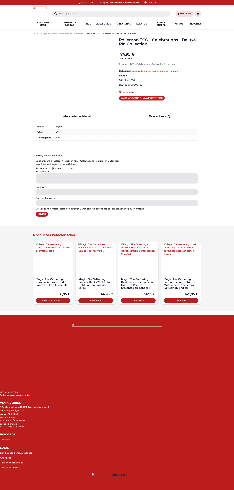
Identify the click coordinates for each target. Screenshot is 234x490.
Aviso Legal (6, 458)
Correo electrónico (46, 198)
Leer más (95, 300)
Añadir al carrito (53, 300)
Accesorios (103, 23)
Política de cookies (10, 467)
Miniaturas (123, 23)
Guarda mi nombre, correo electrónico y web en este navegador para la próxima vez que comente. (91, 208)
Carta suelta (161, 24)
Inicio (35, 34)
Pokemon (79, 34)
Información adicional (77, 116)
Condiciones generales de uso (16, 453)
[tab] (77, 116)
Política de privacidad (11, 462)
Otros (179, 23)
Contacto (152, 2)
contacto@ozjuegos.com (12, 410)
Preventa (195, 23)
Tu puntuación (44, 168)
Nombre (41, 187)
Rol (88, 23)
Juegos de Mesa (43, 24)
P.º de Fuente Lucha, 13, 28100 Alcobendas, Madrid (24, 407)
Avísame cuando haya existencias (142, 98)
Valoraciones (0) (159, 116)
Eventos (141, 23)
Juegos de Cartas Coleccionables (56, 34)
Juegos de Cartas (69, 24)
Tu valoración (43, 171)
